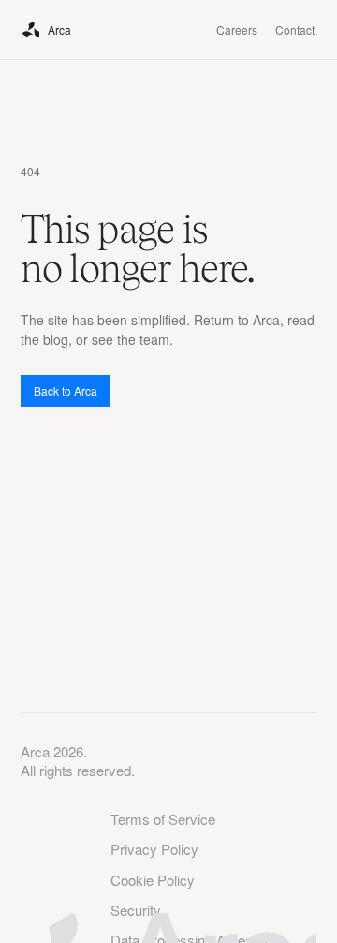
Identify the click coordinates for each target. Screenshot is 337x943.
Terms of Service (162, 819)
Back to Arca (65, 390)
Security (135, 910)
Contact (295, 29)
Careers (236, 29)
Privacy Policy (154, 849)
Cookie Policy (152, 880)
